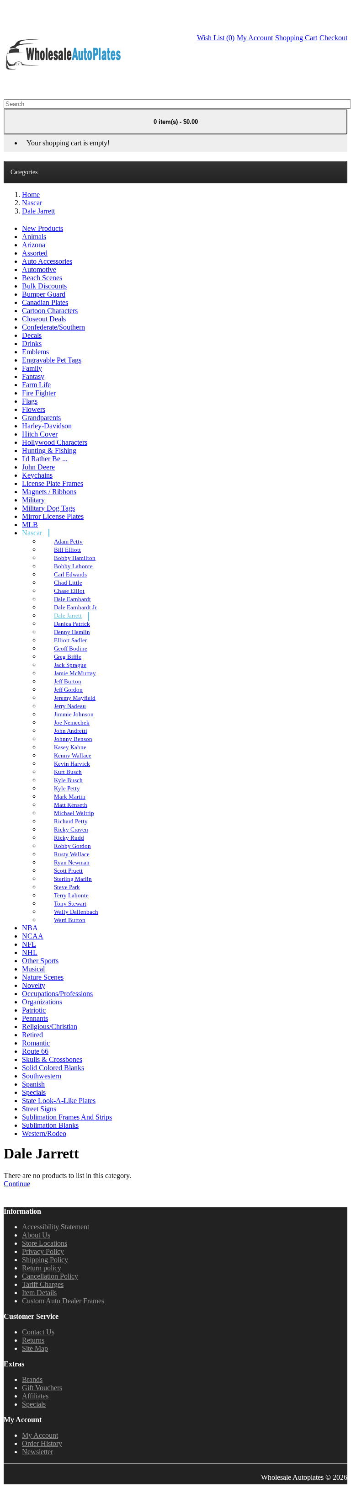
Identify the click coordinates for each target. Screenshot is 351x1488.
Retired (32, 1035)
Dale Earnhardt (72, 599)
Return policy (41, 1268)
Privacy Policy (43, 1251)
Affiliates (35, 1396)
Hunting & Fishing (49, 450)
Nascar (32, 203)
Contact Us (38, 1332)
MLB (30, 524)
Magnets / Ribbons (49, 492)
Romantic (36, 1043)
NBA (30, 928)
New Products (42, 228)
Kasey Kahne (70, 747)
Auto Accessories (47, 261)
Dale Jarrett (38, 211)
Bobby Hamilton (75, 558)
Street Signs (39, 1109)
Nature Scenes (43, 977)
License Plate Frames (52, 483)
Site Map (35, 1348)
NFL (29, 944)
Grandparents (41, 417)
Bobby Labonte (73, 566)
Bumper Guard (43, 294)
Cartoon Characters (50, 311)
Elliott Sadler (70, 640)
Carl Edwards (70, 574)
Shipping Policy (45, 1260)
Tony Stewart (70, 903)
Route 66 (35, 1051)
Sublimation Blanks (50, 1125)
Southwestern (41, 1076)
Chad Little (68, 582)
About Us (36, 1235)
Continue (17, 1184)
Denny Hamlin (72, 632)
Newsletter (37, 1452)
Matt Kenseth (70, 804)
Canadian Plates (45, 302)
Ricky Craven (71, 829)
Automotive (39, 269)
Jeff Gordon (68, 689)
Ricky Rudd (69, 837)
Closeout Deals (44, 319)
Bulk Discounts (44, 286)
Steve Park (67, 887)
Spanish (33, 1084)
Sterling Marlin (73, 878)
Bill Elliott (67, 549)
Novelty (33, 985)
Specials (34, 1092)
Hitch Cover (40, 434)
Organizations (42, 1002)
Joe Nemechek (72, 722)
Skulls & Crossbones (52, 1059)
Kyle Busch (68, 780)
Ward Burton (69, 920)
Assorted (35, 253)
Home (31, 194)
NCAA (32, 936)
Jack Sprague (70, 664)
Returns (33, 1340)
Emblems (35, 352)
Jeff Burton (67, 681)
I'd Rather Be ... (45, 459)
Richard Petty (71, 821)
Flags (29, 401)
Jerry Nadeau (70, 706)
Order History (42, 1443)
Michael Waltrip (74, 813)
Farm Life (36, 385)
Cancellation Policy (50, 1276)
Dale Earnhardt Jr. (75, 607)
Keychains (37, 475)
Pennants (35, 1018)
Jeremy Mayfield (75, 697)
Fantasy (33, 376)
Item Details (39, 1292)
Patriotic (34, 1010)
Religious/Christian (49, 1026)
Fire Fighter (39, 393)
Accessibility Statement (55, 1227)
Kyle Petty (67, 788)
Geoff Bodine (70, 648)
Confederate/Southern (53, 327)
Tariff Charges (43, 1284)
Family (32, 368)
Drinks (32, 343)
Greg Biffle (67, 656)
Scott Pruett (68, 870)
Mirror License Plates (53, 516)
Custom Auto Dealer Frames (63, 1301)
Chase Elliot (69, 590)
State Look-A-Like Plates (59, 1100)
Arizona (33, 245)
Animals (34, 236)
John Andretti (70, 730)
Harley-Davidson (47, 426)
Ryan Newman (72, 862)
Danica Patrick (72, 623)
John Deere (38, 467)
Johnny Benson (73, 739)
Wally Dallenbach (76, 911)
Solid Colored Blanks (53, 1068)
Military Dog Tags (48, 508)
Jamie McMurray (75, 673)
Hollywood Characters (54, 442)
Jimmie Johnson (74, 714)
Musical (33, 969)
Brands (32, 1379)
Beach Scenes (42, 278)
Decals (32, 335)
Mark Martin (69, 796)
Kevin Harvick (72, 763)
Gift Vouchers (42, 1388)
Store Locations (44, 1243)
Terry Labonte (71, 895)
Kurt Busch (68, 771)
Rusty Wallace (72, 854)
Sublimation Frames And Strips (67, 1117)
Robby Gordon (72, 846)
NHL (29, 952)
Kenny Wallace (72, 755)
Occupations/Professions (57, 993)
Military (33, 500)
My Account (40, 1435)
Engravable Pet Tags (51, 360)
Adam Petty (68, 541)
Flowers (33, 409)
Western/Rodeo (44, 1133)
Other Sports (40, 961)
